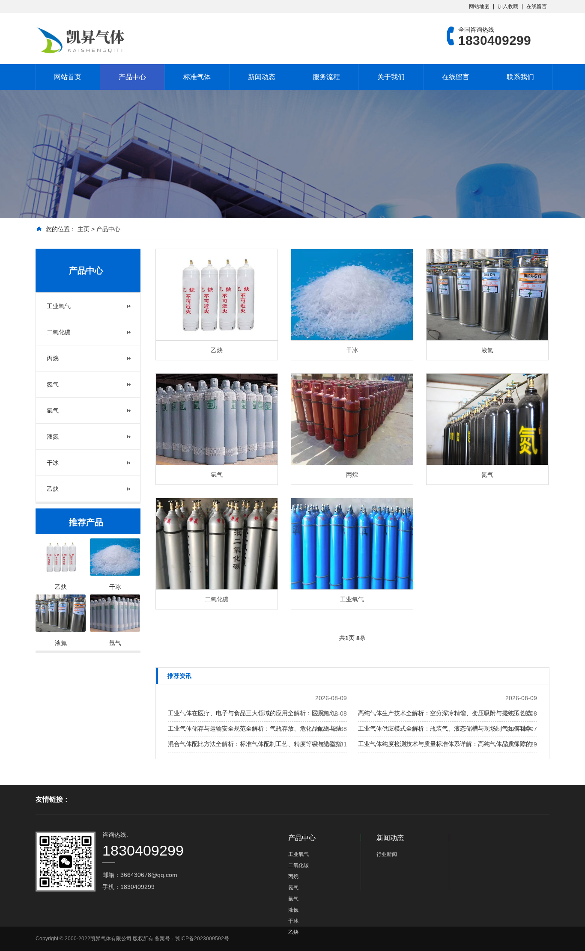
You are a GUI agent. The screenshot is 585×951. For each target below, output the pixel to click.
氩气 (53, 410)
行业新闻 (386, 854)
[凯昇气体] (83, 40)
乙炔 (53, 488)
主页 (84, 229)
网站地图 (479, 6)
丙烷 (53, 358)
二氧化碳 (59, 332)
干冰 (53, 462)
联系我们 (520, 76)
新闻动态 (261, 76)
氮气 (53, 384)
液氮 (53, 436)
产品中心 (132, 76)
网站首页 (67, 76)
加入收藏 (508, 6)
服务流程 (326, 76)
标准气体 (197, 76)
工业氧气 (59, 306)
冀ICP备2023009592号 (202, 939)
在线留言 (536, 6)
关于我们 (391, 76)
